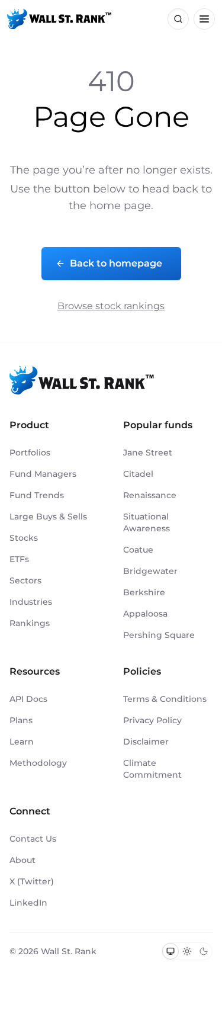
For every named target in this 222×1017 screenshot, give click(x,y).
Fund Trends (36, 495)
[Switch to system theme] (170, 951)
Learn (21, 741)
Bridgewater (150, 571)
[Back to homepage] (59, 19)
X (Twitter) (31, 881)
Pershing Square (159, 635)
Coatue (138, 549)
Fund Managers (42, 474)
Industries (30, 601)
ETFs (19, 559)
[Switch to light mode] (187, 951)
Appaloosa (145, 613)
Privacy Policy (152, 720)
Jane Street (147, 452)
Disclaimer (146, 741)
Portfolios (29, 452)
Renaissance (149, 495)
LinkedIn (28, 902)
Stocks (23, 537)
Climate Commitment (152, 769)
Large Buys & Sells (48, 516)
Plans (21, 720)
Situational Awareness (146, 522)
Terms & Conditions (165, 699)
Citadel (138, 474)
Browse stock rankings (111, 306)
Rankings (29, 623)
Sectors (25, 580)
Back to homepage (116, 263)
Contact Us (32, 838)
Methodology (38, 763)
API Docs (28, 699)
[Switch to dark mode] (203, 951)
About (22, 860)
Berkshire (144, 592)
